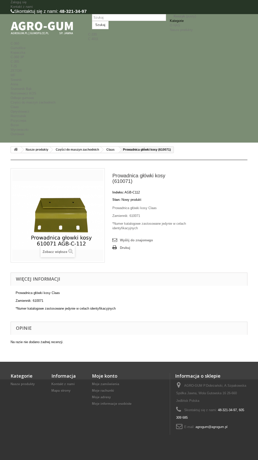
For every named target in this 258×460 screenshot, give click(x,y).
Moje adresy (101, 397)
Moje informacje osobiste (112, 404)
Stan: (116, 200)
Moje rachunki (103, 390)
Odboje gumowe (22, 98)
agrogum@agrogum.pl (212, 427)
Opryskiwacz (20, 111)
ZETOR (16, 71)
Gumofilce (18, 48)
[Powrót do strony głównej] (16, 150)
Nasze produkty (181, 30)
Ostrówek (17, 134)
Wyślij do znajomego (136, 240)
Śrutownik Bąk (21, 89)
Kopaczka (18, 52)
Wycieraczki (19, 130)
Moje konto (104, 376)
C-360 (15, 43)
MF (13, 75)
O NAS (175, 25)
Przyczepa (18, 120)
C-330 (92, 34)
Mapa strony (61, 390)
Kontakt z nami (22, 7)
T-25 (14, 66)
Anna (14, 84)
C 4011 (93, 39)
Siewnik (16, 80)
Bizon (15, 125)
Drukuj (125, 248)
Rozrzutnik (18, 116)
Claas (15, 107)
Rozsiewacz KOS (23, 93)
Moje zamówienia (105, 384)
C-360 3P (17, 57)
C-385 (15, 61)
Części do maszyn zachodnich (33, 102)
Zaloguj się (18, 2)
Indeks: (118, 192)
